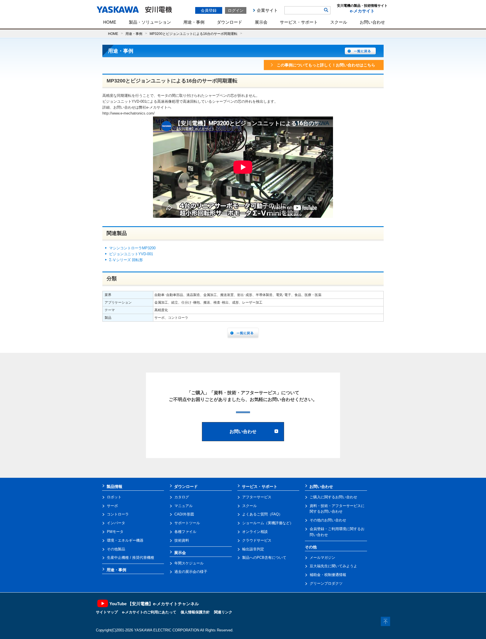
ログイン (236, 10)
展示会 (261, 22)
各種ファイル (185, 532)
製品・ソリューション (150, 22)
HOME (109, 22)
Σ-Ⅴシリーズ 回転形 (126, 260)
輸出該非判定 (253, 549)
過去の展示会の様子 (190, 572)
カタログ (181, 497)
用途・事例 (193, 22)
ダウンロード (229, 22)
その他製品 (116, 549)
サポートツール (187, 523)
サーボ (112, 506)
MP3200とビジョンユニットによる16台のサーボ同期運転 (193, 33)
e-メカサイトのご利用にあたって (149, 612)
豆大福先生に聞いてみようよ (333, 566)
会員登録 (209, 10)
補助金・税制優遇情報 (328, 575)
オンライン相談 (255, 532)
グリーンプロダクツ (326, 583)
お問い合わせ (372, 22)
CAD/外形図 (184, 514)
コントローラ (118, 514)
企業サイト (267, 10)
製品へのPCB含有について (264, 557)
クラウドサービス (256, 540)
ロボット (114, 497)
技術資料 (181, 540)
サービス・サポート (299, 22)
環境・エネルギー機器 (125, 540)
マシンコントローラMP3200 (132, 248)
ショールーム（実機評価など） (267, 523)
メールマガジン (322, 557)
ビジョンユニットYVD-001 (131, 254)
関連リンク (223, 612)
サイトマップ (107, 612)
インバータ (116, 523)
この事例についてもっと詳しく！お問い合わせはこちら (326, 65)
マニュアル (183, 506)
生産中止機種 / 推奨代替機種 (130, 557)
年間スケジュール (189, 563)
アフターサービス (256, 497)
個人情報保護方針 (195, 612)
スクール (338, 22)
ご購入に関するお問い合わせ (333, 497)
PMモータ (115, 532)
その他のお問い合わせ (328, 520)
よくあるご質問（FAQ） (262, 514)
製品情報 (114, 486)
